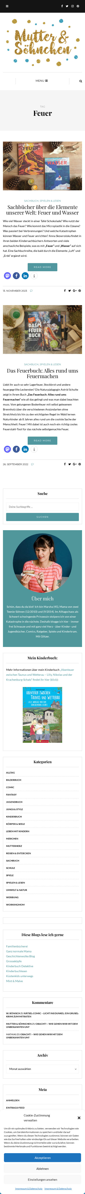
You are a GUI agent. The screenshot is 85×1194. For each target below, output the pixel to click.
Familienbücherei (17, 946)
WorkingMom (15, 904)
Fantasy (11, 794)
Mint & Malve (14, 981)
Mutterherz (14, 845)
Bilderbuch (13, 779)
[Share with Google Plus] (74, 291)
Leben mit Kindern (17, 831)
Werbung (12, 897)
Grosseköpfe (14, 961)
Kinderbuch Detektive (19, 966)
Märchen (12, 838)
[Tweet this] (69, 291)
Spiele (10, 875)
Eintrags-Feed (15, 1107)
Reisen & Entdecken (18, 853)
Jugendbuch (14, 801)
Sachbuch (31, 201)
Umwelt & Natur (16, 889)
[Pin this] (79, 291)
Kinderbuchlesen (16, 971)
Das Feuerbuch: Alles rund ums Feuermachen (42, 373)
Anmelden (12, 1100)
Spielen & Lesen (50, 201)
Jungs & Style (14, 809)
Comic (10, 787)
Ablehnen (42, 1168)
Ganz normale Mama (18, 951)
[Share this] (64, 291)
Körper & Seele (15, 823)
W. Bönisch (13, 1013)
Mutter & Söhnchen (19, 1023)
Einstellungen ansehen (42, 1179)
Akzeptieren (43, 1158)
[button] (79, 1118)
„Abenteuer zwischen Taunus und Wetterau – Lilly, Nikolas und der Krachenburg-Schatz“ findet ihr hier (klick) (40, 674)
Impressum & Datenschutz (28, 1188)
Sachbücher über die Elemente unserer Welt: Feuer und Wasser (42, 209)
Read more (42, 267)
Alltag (10, 772)
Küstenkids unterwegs (19, 976)
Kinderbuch (14, 816)
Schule (10, 867)
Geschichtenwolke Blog (20, 956)
